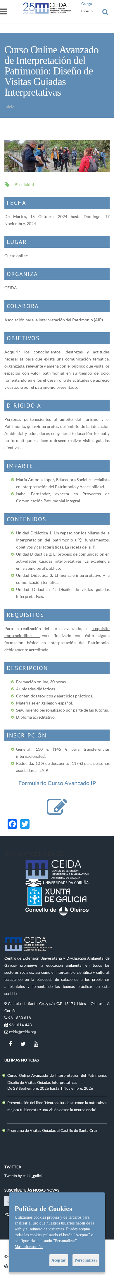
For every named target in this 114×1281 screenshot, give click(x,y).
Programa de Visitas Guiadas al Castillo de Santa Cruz (52, 1130)
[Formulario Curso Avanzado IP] (57, 813)
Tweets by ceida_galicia (24, 1175)
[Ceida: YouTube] (36, 1044)
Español (87, 11)
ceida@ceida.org (22, 1031)
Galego (86, 3)
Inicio (9, 106)
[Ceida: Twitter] (23, 1044)
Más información (29, 1247)
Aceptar (58, 1260)
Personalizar (86, 1260)
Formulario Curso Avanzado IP (57, 783)
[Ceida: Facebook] (10, 1044)
